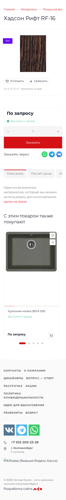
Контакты (12, 370)
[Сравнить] (53, 242)
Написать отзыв (31, 88)
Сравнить (40, 81)
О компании (34, 370)
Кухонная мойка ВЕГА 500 (26, 311)
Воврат (31, 412)
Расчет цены (41, 173)
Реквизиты (13, 412)
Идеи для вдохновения (24, 405)
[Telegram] (21, 430)
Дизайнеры (13, 378)
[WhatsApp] (34, 430)
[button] (22, 343)
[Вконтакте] (9, 430)
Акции (31, 385)
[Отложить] (53, 235)
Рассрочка (13, 385)
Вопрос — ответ (40, 378)
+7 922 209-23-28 (24, 442)
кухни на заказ (15, 201)
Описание (15, 173)
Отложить (17, 81)
